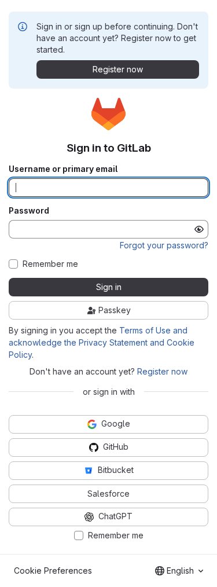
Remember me (50, 264)
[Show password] (199, 229)
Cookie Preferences (53, 570)
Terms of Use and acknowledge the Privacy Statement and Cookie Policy (101, 342)
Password (29, 210)
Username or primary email (63, 169)
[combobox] (179, 571)
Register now (162, 371)
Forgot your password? (164, 245)
